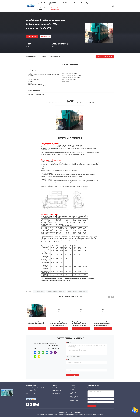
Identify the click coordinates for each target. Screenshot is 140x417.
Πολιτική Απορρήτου (77, 412)
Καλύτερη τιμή (32, 36)
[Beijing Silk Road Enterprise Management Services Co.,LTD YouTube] (37, 404)
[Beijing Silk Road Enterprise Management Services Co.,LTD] (30, 5)
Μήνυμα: (69, 342)
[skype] (47, 352)
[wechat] (43, 352)
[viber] (51, 352)
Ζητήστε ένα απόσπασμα (104, 56)
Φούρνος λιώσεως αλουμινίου (74, 397)
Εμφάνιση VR (78, 3)
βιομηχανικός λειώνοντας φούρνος (75, 393)
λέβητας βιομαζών (39, 291)
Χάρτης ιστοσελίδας (63, 412)
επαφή (53, 396)
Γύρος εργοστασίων (56, 390)
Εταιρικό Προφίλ (55, 387)
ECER (101, 414)
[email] (35, 352)
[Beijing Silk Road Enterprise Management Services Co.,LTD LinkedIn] (34, 404)
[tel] (43, 356)
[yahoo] (55, 352)
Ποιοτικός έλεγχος (56, 393)
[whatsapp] (39, 352)
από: (68, 359)
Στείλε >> (92, 405)
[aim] (39, 356)
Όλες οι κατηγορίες (74, 400)
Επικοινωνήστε (72, 375)
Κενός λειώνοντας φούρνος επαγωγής (76, 388)
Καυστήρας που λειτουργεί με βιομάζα (77, 291)
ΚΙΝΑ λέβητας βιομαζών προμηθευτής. (45, 414)
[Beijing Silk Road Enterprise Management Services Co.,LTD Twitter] (31, 404)
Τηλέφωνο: (69, 367)
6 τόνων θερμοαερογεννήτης (37, 322)
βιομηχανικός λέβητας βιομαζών (56, 291)
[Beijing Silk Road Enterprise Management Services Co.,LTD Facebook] (27, 404)
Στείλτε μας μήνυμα (45, 36)
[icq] (35, 356)
